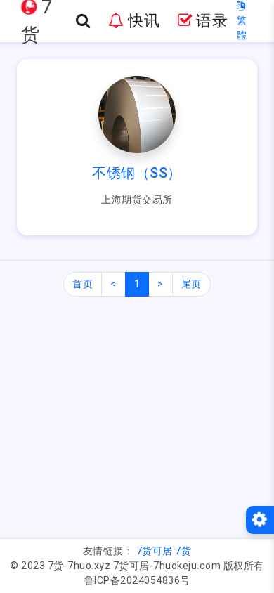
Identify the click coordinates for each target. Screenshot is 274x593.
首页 (82, 283)
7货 (183, 550)
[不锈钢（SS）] (137, 113)
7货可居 (154, 550)
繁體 (242, 28)
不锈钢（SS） (137, 172)
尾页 (191, 283)
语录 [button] (210, 21)
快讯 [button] (142, 21)
